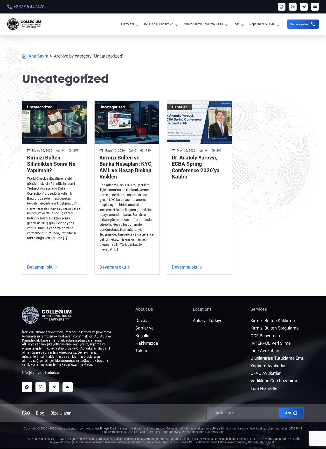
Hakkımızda (146, 343)
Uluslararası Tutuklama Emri (277, 358)
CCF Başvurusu (265, 335)
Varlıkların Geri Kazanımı (273, 380)
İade (237, 24)
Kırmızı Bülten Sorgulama (274, 327)
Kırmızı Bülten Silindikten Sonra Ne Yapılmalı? (51, 164)
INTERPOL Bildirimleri (158, 24)
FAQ (26, 413)
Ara (288, 413)
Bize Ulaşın (60, 413)
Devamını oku (40, 267)
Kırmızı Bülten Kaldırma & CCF (203, 24)
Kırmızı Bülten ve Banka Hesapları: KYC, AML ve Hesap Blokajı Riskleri (126, 167)
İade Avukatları (264, 350)
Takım (141, 350)
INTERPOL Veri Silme (270, 343)
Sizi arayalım (299, 24)
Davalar (142, 320)
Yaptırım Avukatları (268, 365)
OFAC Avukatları (266, 373)
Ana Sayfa (38, 56)
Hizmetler (127, 24)
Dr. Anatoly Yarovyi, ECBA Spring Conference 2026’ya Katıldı (196, 167)
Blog (40, 413)
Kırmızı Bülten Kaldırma (272, 320)
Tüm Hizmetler (264, 388)
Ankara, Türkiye (207, 320)
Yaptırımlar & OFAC (262, 24)
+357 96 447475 (29, 6)
